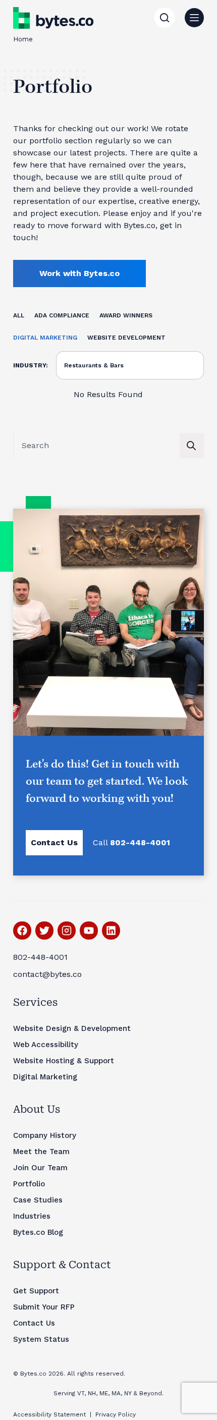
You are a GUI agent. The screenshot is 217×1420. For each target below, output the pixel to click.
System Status (41, 1339)
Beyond (150, 1393)
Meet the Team (41, 1151)
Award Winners (125, 315)
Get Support (36, 1290)
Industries (31, 1216)
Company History (44, 1135)
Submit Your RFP (44, 1307)
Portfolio (29, 1183)
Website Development (126, 337)
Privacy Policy (115, 1414)
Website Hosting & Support (63, 1060)
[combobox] (97, 445)
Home (23, 39)
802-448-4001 (40, 957)
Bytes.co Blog (38, 1232)
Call (131, 842)
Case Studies (38, 1200)
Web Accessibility (45, 1044)
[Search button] (191, 445)
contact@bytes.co (47, 974)
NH (92, 1393)
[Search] (164, 18)
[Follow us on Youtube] (89, 930)
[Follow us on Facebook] (22, 930)
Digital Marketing (45, 337)
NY (127, 1393)
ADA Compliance (61, 315)
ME (103, 1393)
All (18, 315)
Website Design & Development (72, 1028)
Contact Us (54, 842)
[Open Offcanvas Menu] (194, 17)
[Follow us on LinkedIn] (111, 930)
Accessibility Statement (49, 1414)
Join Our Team (40, 1167)
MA (116, 1393)
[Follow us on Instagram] (67, 930)
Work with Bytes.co (79, 273)
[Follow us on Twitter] (44, 930)
